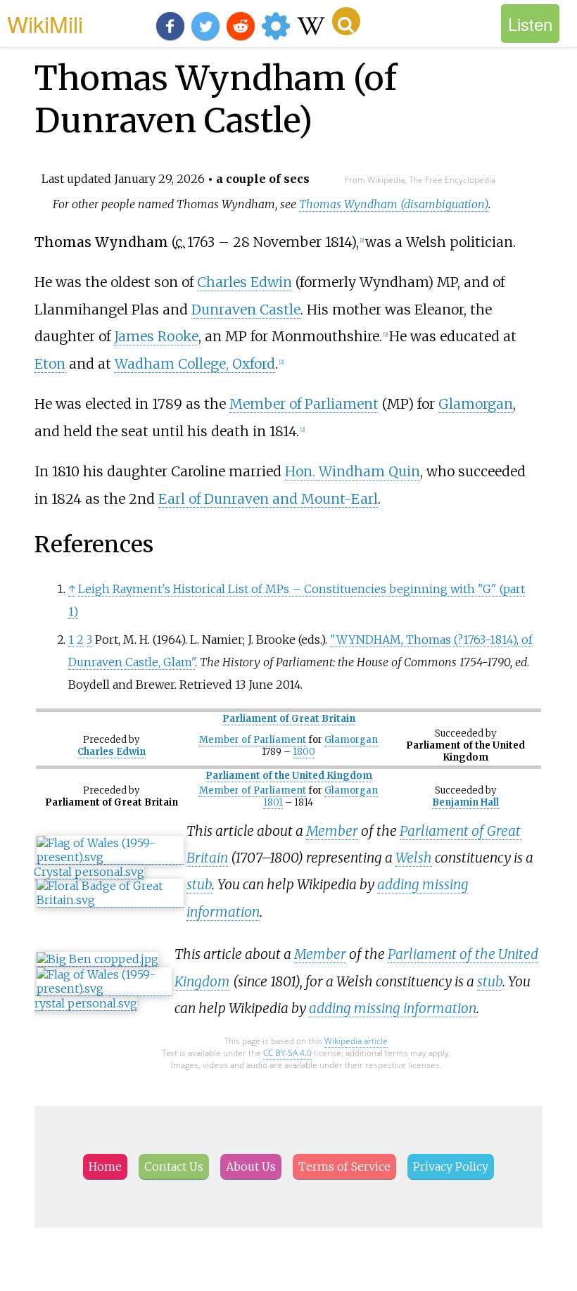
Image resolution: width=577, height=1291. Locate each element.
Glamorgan (475, 403)
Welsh (413, 857)
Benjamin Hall (465, 802)
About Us (251, 1166)
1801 (273, 802)
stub (199, 884)
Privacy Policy (450, 1166)
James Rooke (156, 336)
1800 (304, 752)
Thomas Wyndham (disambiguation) (393, 204)
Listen (530, 23)
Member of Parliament (304, 403)
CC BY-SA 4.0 (287, 1053)
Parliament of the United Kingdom (288, 776)
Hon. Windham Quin (352, 471)
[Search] (346, 21)
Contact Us (173, 1166)
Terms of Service (344, 1166)
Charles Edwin (244, 282)
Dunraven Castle (245, 309)
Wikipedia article (356, 1041)
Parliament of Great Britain (288, 719)
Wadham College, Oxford (195, 363)
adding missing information (392, 1008)
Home (105, 1166)
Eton (49, 363)
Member (332, 830)
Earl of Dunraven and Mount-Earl (268, 498)
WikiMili (45, 23)
